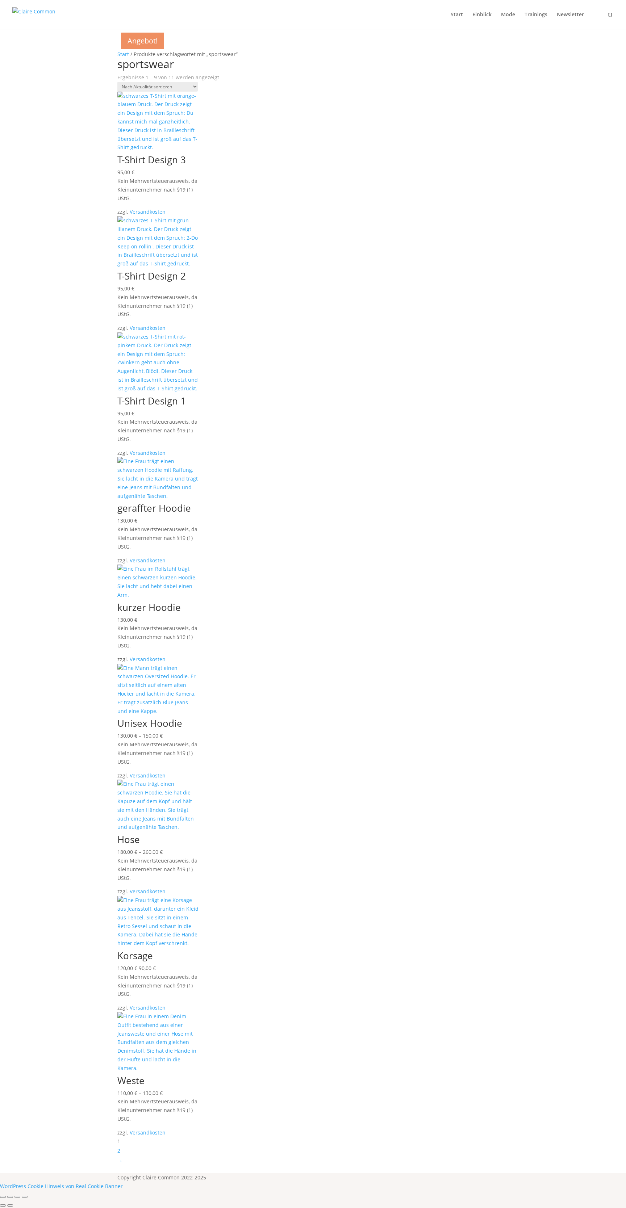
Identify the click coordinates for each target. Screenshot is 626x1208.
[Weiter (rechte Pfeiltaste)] (10, 1205)
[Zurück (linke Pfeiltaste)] (3, 1205)
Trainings (536, 15)
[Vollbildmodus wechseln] (10, 1197)
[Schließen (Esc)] (25, 1197)
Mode (508, 15)
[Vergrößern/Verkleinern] (3, 1197)
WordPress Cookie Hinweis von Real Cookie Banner (61, 1186)
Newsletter (570, 15)
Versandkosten (148, 211)
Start (457, 15)
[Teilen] (17, 1197)
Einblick (482, 15)
